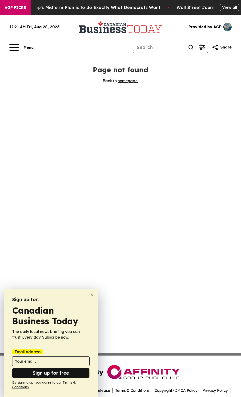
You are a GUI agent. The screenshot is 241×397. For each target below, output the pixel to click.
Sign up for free (51, 373)
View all (229, 7)
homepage (128, 80)
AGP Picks (15, 7)
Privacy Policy (215, 390)
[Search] (191, 47)
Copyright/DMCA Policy (175, 390)
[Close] (92, 294)
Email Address (27, 351)
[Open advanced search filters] (202, 47)
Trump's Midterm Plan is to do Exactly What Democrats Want (94, 7)
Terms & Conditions (132, 390)
